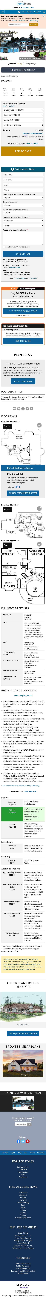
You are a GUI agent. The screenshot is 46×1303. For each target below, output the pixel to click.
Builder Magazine (23, 1268)
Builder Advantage (23, 1266)
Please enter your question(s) (15, 230)
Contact (40, 1152)
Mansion (23, 1200)
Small (23, 1207)
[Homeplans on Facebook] (18, 1141)
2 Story (23, 1212)
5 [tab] (30, 62)
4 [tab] (26, 62)
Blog (20, 1152)
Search (5, 1152)
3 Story (23, 1215)
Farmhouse (23, 1172)
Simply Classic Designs (23, 1240)
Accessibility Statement (36, 1296)
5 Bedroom (23, 1192)
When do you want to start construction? (19, 194)
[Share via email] (14, 408)
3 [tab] (23, 62)
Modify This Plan (23, 381)
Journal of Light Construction (23, 1271)
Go (29, 1124)
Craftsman (23, 1169)
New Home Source (23, 1263)
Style (9, 76)
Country (15, 76)
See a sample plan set (23, 695)
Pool (23, 1205)
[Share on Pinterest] (31, 408)
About (32, 1152)
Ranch (23, 1174)
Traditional (23, 1177)
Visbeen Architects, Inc (23, 1245)
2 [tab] (20, 62)
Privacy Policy (33, 21)
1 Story (23, 1210)
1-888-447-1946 (23, 7)
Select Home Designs (23, 1238)
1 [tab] (16, 62)
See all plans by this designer (23, 1033)
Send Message (23, 254)
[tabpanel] (23, 45)
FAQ (25, 1152)
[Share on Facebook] (23, 408)
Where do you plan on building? (16, 217)
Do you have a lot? (10, 202)
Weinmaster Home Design (23, 1248)
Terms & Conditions (18, 21)
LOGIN (38, 12)
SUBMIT (33, 24)
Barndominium (23, 1167)
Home (3, 76)
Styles (12, 1152)
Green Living (23, 1233)
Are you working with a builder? (15, 209)
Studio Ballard (23, 1243)
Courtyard (23, 1195)
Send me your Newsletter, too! (18, 247)
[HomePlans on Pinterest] (27, 1141)
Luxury (23, 1197)
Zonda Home (23, 1273)
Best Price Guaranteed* (33, 133)
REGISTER (31, 12)
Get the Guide (23, 341)
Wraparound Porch (23, 1218)
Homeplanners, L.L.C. (23, 1235)
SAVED (23, 12)
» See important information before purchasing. (20, 785)
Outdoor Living (23, 1202)
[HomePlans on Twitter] (23, 1141)
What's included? (8, 106)
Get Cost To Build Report (23, 311)
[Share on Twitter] (27, 408)
